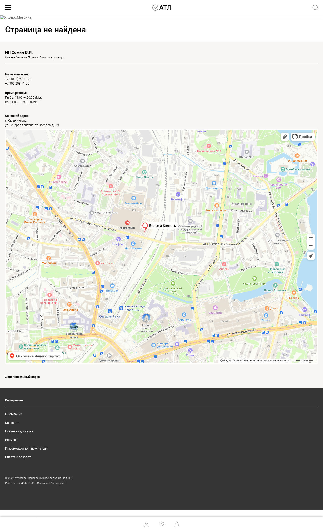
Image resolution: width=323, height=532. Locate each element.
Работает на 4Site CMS (20, 483)
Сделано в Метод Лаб (51, 483)
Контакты (12, 423)
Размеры (11, 440)
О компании (13, 414)
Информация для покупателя (26, 448)
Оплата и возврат (18, 457)
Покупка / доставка (19, 431)
